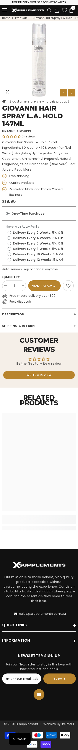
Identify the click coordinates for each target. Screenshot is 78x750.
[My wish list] (64, 10)
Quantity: (11, 277)
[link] (68, 285)
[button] (63, 92)
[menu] (4, 10)
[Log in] (57, 10)
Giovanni (24, 131)
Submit (60, 678)
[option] (39, 60)
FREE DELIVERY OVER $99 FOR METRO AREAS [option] (39, 2)
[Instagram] (39, 694)
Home (6, 18)
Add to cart (44, 286)
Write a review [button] (39, 375)
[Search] (49, 10)
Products (21, 18)
